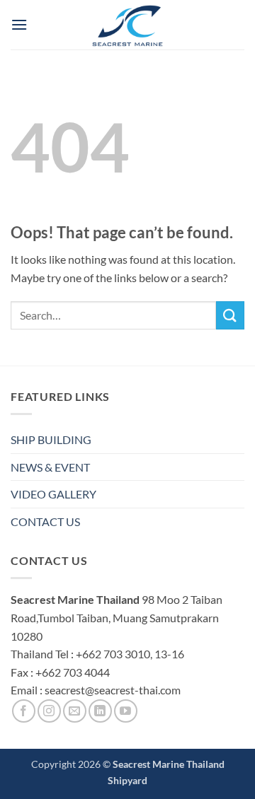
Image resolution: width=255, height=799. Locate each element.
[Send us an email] (74, 711)
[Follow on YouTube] (125, 711)
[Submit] (230, 315)
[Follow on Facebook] (23, 711)
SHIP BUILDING (51, 439)
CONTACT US (45, 521)
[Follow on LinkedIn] (100, 711)
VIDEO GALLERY (53, 494)
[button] (19, 24)
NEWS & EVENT (50, 467)
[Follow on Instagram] (49, 711)
